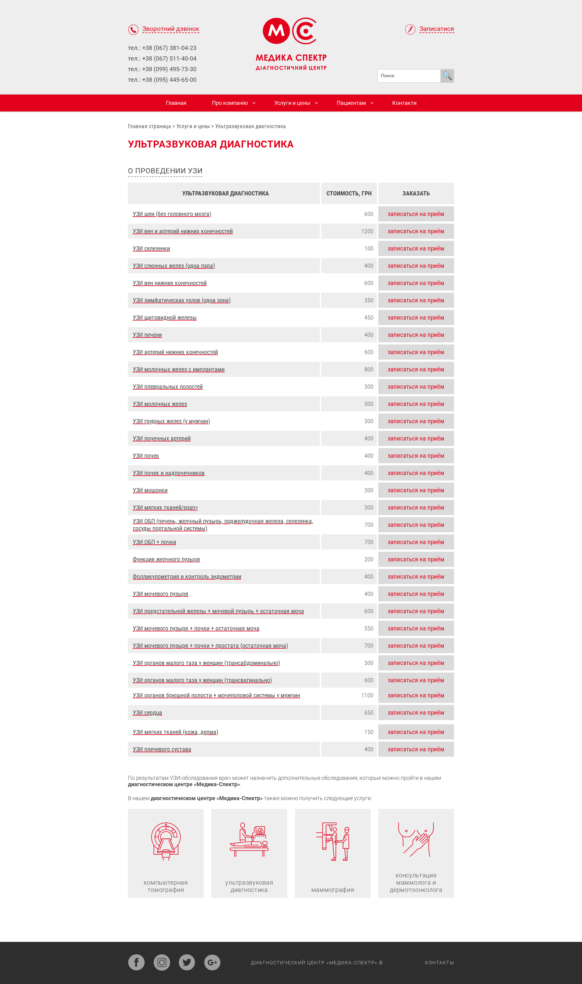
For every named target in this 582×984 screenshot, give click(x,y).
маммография (332, 889)
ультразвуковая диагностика (249, 886)
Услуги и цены (292, 103)
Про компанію (230, 103)
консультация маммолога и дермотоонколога (416, 882)
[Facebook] (136, 963)
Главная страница (149, 126)
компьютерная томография (166, 886)
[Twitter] (187, 963)
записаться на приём (416, 214)
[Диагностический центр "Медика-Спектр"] (291, 43)
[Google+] (212, 963)
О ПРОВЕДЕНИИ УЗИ (165, 171)
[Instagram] (161, 963)
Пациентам (351, 103)
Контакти (404, 103)
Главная (176, 103)
